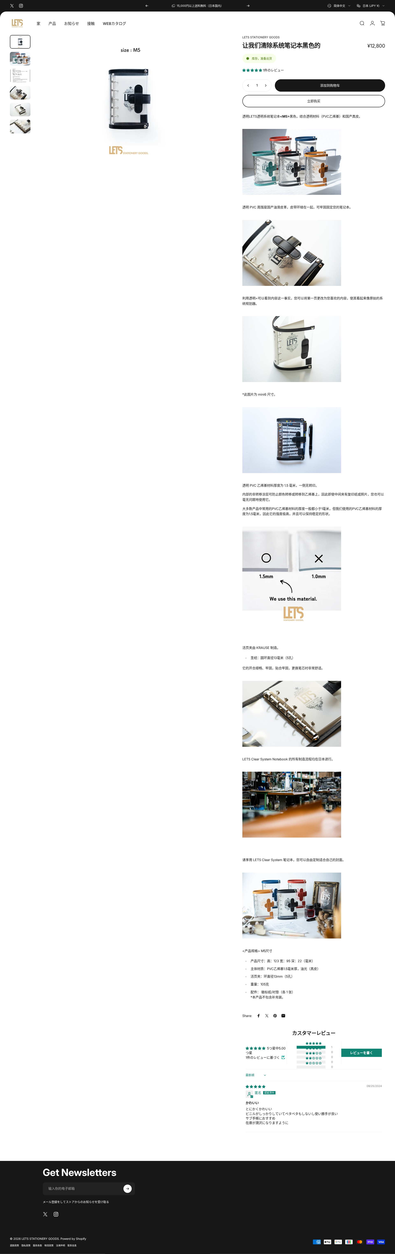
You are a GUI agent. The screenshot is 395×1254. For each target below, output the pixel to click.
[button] (252, 70)
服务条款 (37, 1245)
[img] (255, 1087)
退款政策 (14, 1245)
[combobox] (339, 6)
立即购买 (313, 101)
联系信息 (72, 1245)
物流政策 (48, 1245)
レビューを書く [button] (361, 1053)
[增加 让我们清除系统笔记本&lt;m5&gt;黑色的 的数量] (266, 85)
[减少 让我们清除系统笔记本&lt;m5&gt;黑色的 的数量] (247, 85)
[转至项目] (20, 42)
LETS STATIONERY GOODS (261, 37)
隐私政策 (25, 1245)
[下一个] (248, 6)
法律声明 (60, 1245)
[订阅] (127, 1189)
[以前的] (146, 6)
